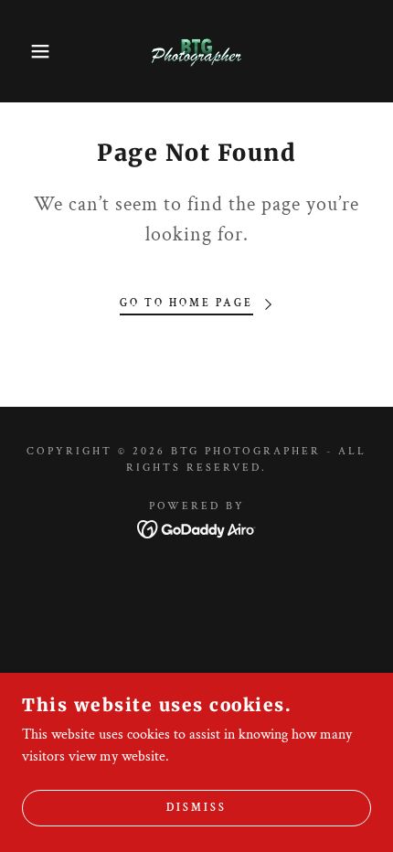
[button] (29, 51)
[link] (196, 51)
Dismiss (196, 808)
